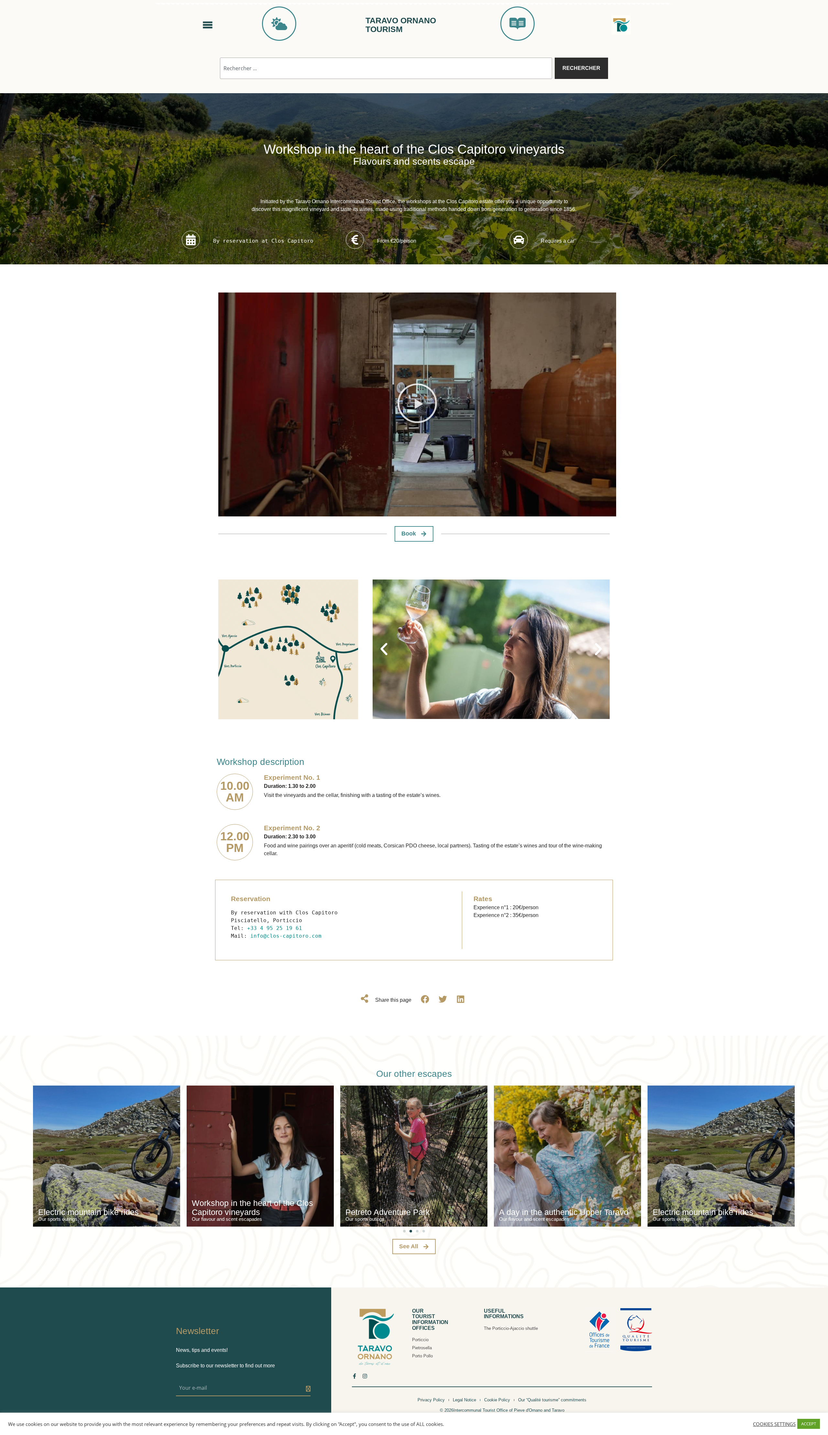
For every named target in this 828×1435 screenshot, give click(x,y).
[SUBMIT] (308, 1389)
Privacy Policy (431, 1399)
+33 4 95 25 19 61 (274, 928)
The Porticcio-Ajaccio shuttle (511, 1328)
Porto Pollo (422, 1355)
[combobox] (386, 68)
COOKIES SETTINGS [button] (774, 1424)
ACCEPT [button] (808, 1424)
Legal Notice (464, 1399)
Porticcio (420, 1339)
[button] (417, 404)
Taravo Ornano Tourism (400, 25)
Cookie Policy (497, 1399)
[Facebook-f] (354, 1376)
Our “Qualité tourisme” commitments (552, 1399)
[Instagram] (364, 1376)
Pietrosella (422, 1347)
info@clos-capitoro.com (285, 936)
